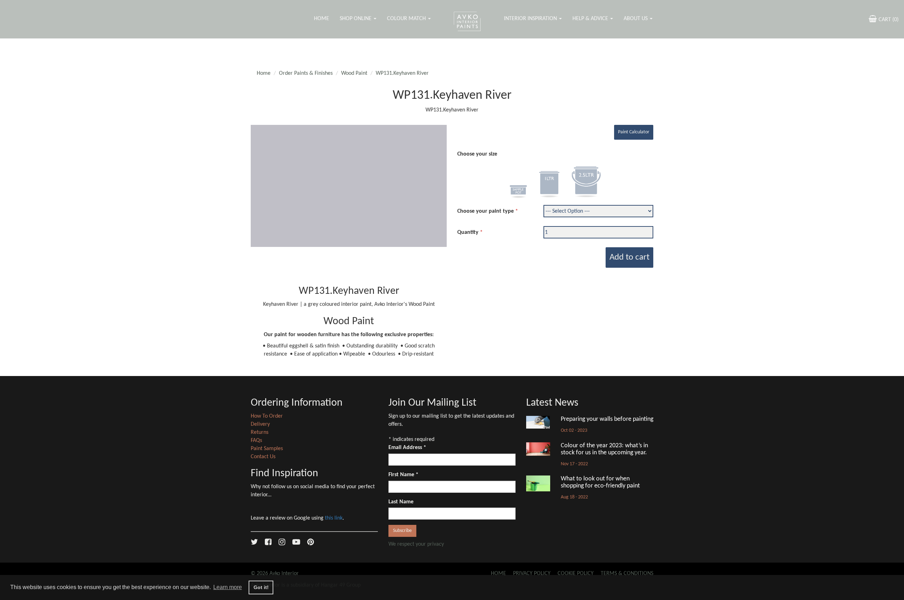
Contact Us (263, 457)
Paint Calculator (633, 132)
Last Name (401, 502)
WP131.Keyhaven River (402, 73)
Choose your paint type (485, 211)
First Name (403, 475)
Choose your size (477, 154)
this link (334, 518)
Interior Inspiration (531, 19)
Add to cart (629, 257)
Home (321, 19)
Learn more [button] (227, 587)
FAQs (256, 440)
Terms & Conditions (627, 573)
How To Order (267, 416)
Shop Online (356, 19)
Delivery (260, 424)
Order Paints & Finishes (306, 73)
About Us (636, 19)
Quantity (467, 232)
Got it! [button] (261, 587)
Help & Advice (590, 19)
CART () (889, 20)
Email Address (407, 447)
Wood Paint (354, 73)
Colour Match (407, 19)
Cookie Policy (576, 573)
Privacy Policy (532, 573)
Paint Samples (267, 448)
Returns (259, 432)
